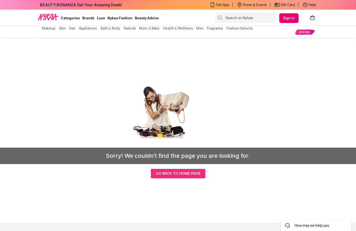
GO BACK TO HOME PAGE (178, 173)
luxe (101, 18)
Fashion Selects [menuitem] (239, 28)
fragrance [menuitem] (215, 28)
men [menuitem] (199, 28)
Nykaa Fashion (120, 18)
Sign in (289, 18)
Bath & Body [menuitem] (110, 28)
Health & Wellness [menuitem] (178, 28)
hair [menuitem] (72, 28)
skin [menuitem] (62, 28)
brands (88, 18)
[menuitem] (304, 32)
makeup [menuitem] (48, 28)
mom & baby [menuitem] (149, 28)
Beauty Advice (147, 18)
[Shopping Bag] (312, 18)
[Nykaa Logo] (48, 17)
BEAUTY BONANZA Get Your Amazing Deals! (81, 4)
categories (70, 18)
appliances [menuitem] (88, 28)
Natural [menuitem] (130, 28)
